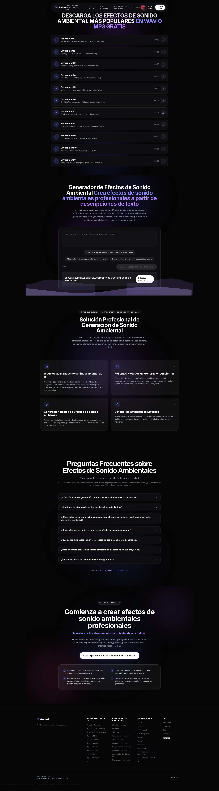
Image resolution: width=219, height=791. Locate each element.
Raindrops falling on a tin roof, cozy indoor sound (132, 259)
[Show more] (88, 761)
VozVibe (115, 728)
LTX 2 (139, 723)
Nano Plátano (92, 754)
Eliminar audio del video (121, 760)
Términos (166, 726)
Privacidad (167, 723)
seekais (15, 784)
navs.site (67, 784)
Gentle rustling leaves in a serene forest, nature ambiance (109, 253)
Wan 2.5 (140, 741)
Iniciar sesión (150, 7)
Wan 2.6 (140, 737)
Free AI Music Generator (96, 728)
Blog (164, 730)
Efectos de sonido (119, 725)
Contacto (166, 734)
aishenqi (31, 784)
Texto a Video (92, 747)
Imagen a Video (93, 750)
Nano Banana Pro (144, 748)
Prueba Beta (160, 7)
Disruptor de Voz (118, 739)
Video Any (141, 726)
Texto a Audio (92, 743)
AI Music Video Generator (96, 732)
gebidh (3, 784)
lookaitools (23, 784)
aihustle (43, 784)
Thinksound (116, 732)
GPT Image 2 (142, 730)
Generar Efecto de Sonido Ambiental (136, 267)
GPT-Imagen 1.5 (143, 734)
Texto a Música (93, 736)
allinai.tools (51, 784)
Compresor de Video (120, 743)
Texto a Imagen (93, 758)
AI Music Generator (94, 725)
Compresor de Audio (120, 750)
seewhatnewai (76, 784)
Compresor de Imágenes (121, 747)
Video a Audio (92, 739)
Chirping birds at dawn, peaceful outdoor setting (86, 259)
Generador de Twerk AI (146, 758)
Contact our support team (117, 570)
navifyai (37, 784)
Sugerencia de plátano (120, 736)
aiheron (9, 784)
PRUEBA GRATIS (142, 279)
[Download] (163, 39)
